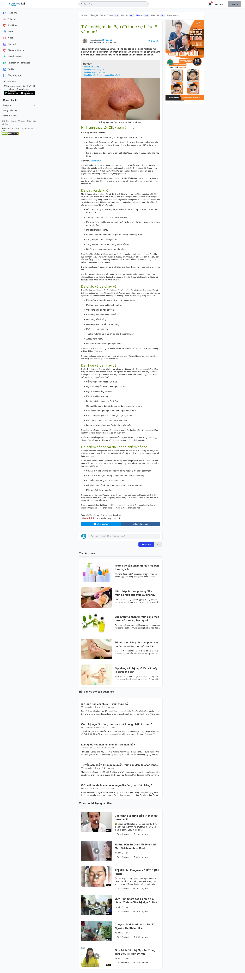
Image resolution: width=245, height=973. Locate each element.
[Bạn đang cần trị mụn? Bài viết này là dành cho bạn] (96, 674)
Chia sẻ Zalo (102, 523)
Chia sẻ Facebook (141, 523)
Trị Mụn (84, 15)
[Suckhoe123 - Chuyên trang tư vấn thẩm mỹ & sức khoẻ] (17, 4)
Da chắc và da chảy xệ (94, 69)
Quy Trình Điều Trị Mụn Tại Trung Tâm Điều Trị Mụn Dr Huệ (135, 951)
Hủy (158, 544)
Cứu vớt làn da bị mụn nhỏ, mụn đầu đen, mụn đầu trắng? (116, 785)
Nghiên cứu (172, 15)
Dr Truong (107, 39)
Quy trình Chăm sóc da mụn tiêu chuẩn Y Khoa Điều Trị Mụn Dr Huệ (136, 900)
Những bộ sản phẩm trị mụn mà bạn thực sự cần (137, 567)
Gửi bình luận (146, 544)
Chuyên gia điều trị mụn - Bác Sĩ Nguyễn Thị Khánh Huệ (134, 926)
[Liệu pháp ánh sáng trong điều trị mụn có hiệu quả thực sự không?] (96, 597)
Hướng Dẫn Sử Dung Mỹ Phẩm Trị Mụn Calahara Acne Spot (135, 846)
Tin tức (142, 15)
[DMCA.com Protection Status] (10, 133)
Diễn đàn (157, 15)
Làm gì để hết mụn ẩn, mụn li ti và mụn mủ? (108, 744)
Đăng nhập (219, 4)
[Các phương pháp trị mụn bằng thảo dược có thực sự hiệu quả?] (96, 623)
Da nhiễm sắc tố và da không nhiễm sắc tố (102, 75)
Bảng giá (94, 15)
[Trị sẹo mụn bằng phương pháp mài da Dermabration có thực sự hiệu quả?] (96, 649)
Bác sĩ (103, 15)
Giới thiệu (5, 121)
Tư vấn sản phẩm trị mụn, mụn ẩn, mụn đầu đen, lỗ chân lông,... (120, 765)
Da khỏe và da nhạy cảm (94, 72)
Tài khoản (21, 121)
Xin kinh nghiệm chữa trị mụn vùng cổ (104, 704)
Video (112, 15)
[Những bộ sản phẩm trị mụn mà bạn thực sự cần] (96, 572)
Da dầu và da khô (91, 66)
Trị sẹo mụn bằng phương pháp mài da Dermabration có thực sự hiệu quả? (136, 644)
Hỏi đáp (127, 15)
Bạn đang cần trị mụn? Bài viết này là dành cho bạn (136, 669)
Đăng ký (234, 4)
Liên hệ (13, 121)
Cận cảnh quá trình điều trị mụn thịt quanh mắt (136, 817)
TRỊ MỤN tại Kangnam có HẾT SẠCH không (137, 871)
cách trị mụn (96, 160)
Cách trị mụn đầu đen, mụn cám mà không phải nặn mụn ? (116, 724)
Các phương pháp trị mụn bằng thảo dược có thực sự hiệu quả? (137, 618)
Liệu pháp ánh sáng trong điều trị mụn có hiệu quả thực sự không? (135, 593)
